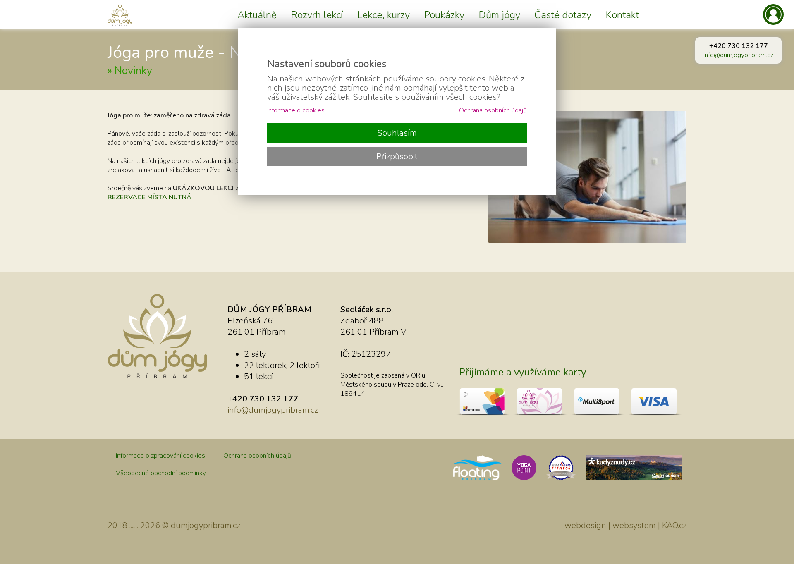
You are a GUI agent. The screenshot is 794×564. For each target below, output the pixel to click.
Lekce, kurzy (383, 15)
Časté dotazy (562, 15)
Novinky (133, 71)
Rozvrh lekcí (317, 15)
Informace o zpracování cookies (160, 455)
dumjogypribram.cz (205, 525)
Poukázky (444, 15)
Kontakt (622, 15)
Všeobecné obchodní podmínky (161, 473)
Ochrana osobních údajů (257, 455)
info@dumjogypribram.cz (738, 55)
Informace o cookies (296, 110)
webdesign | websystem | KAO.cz (625, 525)
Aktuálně (257, 15)
